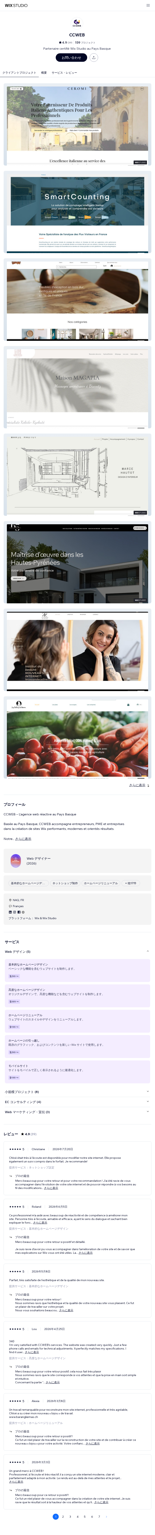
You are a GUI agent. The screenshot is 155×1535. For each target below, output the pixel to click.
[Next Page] (107, 1517)
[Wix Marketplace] (16, 5)
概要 (44, 72)
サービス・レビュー (64, 72)
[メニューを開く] (148, 5)
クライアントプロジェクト (19, 72)
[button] (77, 124)
